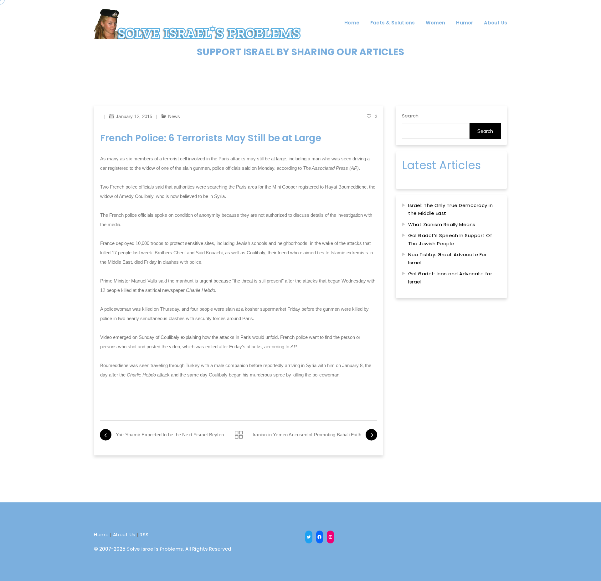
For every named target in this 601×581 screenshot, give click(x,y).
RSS (144, 534)
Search (410, 115)
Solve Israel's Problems (155, 549)
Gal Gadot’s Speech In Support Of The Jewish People (450, 239)
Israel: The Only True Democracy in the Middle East (450, 209)
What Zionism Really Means (441, 224)
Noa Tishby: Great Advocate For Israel (447, 258)
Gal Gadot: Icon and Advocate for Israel (450, 277)
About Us (124, 534)
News (174, 116)
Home (101, 534)
